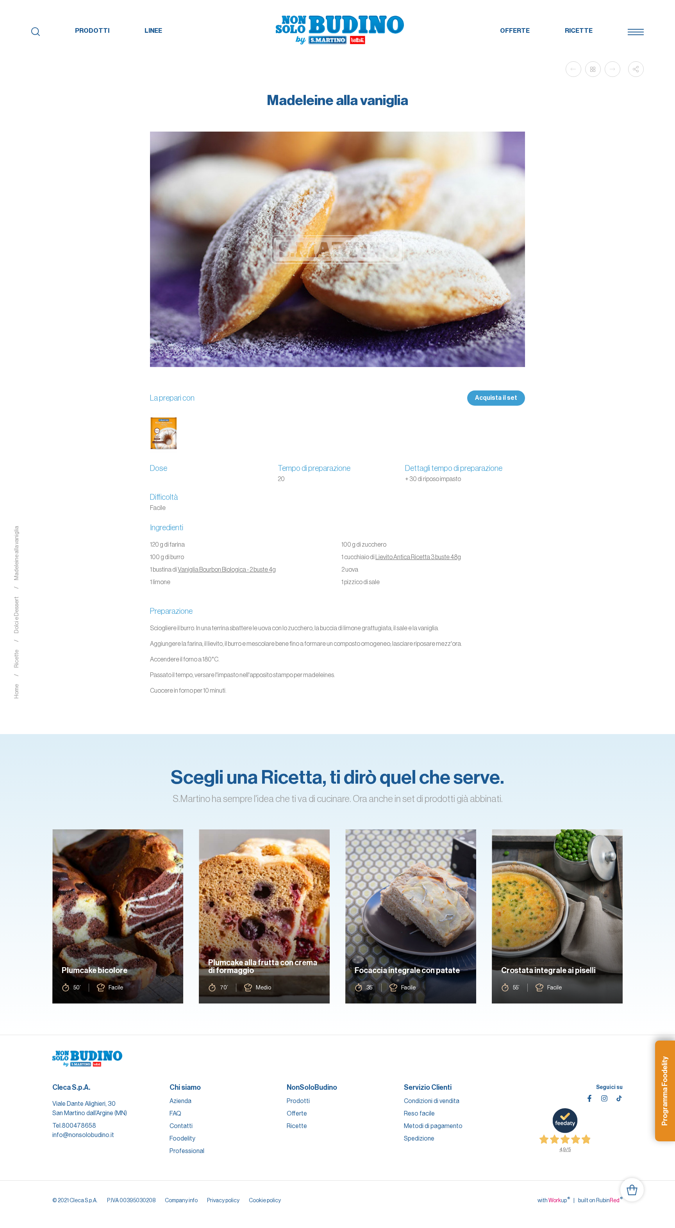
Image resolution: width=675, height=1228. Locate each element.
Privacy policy (223, 1200)
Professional (187, 1151)
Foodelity (182, 1138)
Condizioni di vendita (431, 1101)
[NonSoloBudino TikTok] (619, 1098)
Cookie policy (265, 1200)
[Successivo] (612, 69)
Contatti (181, 1126)
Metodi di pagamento (433, 1126)
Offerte (515, 30)
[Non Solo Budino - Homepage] (340, 30)
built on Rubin (600, 1199)
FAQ (175, 1113)
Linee (153, 30)
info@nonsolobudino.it (83, 1135)
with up (554, 1199)
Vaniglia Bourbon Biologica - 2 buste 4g (227, 569)
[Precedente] (573, 69)
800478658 (79, 1125)
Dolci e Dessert (16, 615)
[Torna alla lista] (593, 69)
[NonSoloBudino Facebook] (589, 1098)
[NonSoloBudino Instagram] (604, 1098)
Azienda (180, 1101)
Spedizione (419, 1138)
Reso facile (419, 1113)
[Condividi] (636, 69)
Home (16, 691)
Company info (181, 1200)
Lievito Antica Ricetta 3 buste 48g (418, 556)
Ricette (579, 30)
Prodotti (92, 30)
